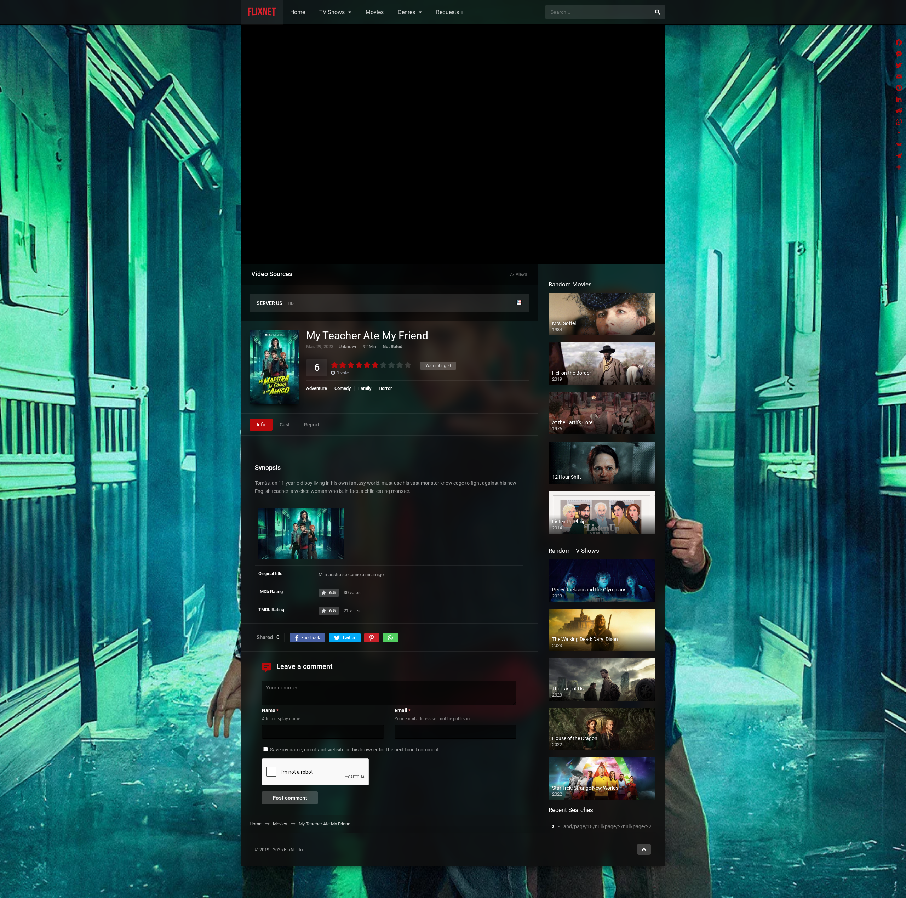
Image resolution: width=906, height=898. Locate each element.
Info (261, 425)
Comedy (342, 388)
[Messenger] (899, 53)
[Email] (899, 76)
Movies (375, 12)
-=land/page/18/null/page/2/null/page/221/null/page (617, 826)
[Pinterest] (899, 87)
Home (297, 12)
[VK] (899, 144)
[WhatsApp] (899, 121)
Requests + (450, 12)
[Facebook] (899, 42)
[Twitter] (899, 65)
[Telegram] (899, 155)
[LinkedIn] (899, 99)
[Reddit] (899, 110)
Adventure (316, 388)
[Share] (899, 167)
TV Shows (332, 12)
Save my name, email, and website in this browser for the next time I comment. (355, 749)
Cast (285, 425)
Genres (406, 12)
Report (311, 425)
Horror (385, 388)
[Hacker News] (899, 133)
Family (364, 388)
